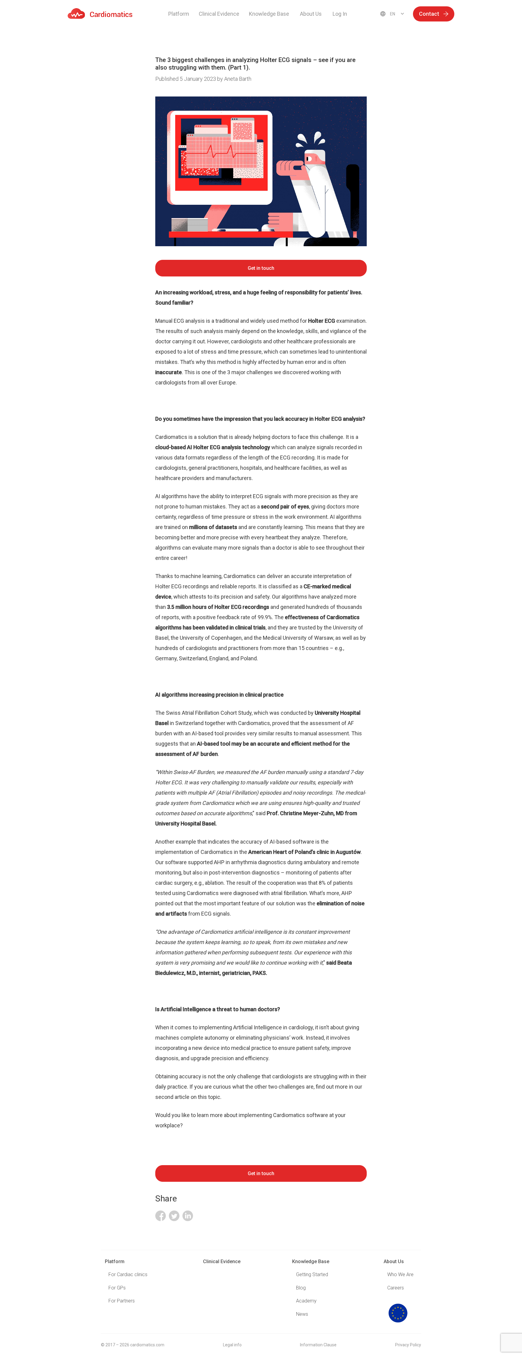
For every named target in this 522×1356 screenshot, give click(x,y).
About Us (394, 1261)
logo (397, 1313)
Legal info (232, 1344)
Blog (301, 1288)
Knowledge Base (310, 1261)
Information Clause (318, 1344)
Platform (178, 14)
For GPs (117, 1288)
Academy (306, 1301)
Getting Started (312, 1274)
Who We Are (400, 1274)
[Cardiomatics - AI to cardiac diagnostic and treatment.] (100, 13)
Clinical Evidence (219, 14)
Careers (395, 1288)
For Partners (121, 1301)
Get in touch (261, 268)
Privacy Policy (408, 1344)
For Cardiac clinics (127, 1274)
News (302, 1314)
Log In (340, 14)
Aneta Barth (237, 79)
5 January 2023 (186, 79)
